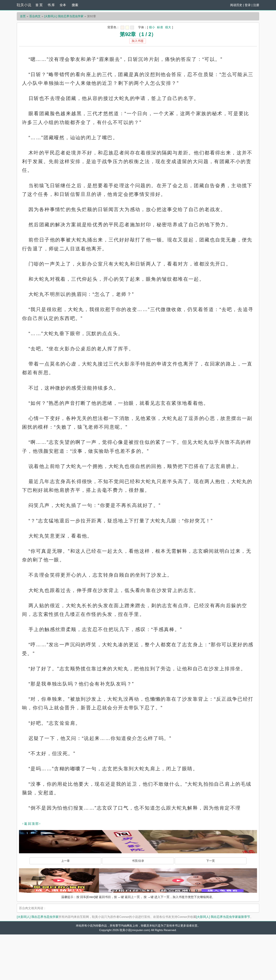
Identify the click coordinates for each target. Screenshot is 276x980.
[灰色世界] (132, 27)
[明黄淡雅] (127, 27)
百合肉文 (35, 16)
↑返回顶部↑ (31, 823)
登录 (248, 5)
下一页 (210, 860)
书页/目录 (138, 860)
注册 (256, 5)
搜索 (75, 5)
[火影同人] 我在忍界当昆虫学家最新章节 (223, 916)
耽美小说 (24, 5)
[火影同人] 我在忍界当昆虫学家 (63, 16)
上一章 (65, 860)
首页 (23, 16)
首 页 (39, 5)
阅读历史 (236, 5)
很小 (152, 27)
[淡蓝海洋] (122, 27)
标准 (160, 27)
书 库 (51, 5)
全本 (63, 5)
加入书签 (138, 41)
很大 (168, 27)
